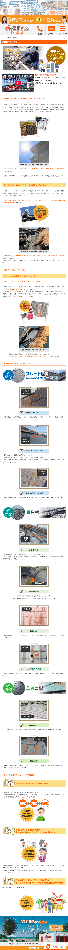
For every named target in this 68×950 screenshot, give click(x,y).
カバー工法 (17, 286)
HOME (3, 37)
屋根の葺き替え (8, 286)
